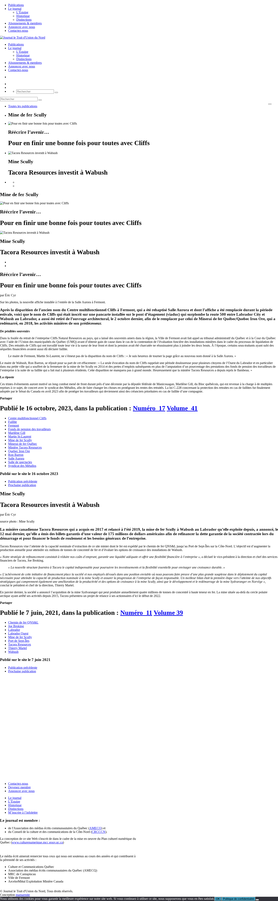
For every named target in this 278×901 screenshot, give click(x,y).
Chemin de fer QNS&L (23, 622)
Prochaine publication (22, 485)
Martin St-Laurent (19, 436)
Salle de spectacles (20, 462)
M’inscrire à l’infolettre (23, 812)
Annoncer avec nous (21, 791)
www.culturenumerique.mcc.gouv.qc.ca (37, 842)
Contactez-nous (18, 30)
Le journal (14, 8)
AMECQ (95, 828)
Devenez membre (19, 787)
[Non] (257, 899)
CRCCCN (98, 832)
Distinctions (24, 19)
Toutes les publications (22, 106)
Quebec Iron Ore (19, 451)
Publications (16, 5)
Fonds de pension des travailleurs (29, 429)
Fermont (13, 425)
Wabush (13, 651)
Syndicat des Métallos (22, 465)
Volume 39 (168, 612)
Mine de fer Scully (20, 440)
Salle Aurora (16, 458)
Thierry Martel (17, 648)
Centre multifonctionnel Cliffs (27, 418)
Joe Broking (16, 626)
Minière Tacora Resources (25, 447)
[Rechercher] (56, 92)
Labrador (14, 629)
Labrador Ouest (18, 633)
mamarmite (23, 895)
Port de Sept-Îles (18, 640)
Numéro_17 (149, 408)
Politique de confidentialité (238, 898)
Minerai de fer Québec (22, 444)
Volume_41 (182, 408)
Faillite (12, 422)
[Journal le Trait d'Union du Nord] (22, 37)
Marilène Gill (16, 433)
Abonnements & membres (25, 23)
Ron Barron (15, 454)
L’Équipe (22, 12)
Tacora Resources (19, 644)
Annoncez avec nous (21, 27)
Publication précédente (22, 481)
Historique (23, 16)
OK (218, 898)
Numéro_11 (136, 612)
